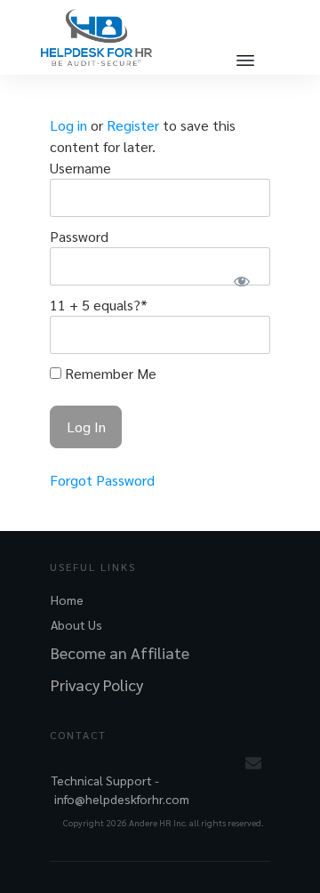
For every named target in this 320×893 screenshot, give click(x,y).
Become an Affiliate (120, 652)
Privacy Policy (97, 684)
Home (67, 599)
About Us (76, 624)
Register (133, 125)
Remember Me (108, 373)
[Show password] (241, 280)
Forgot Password (102, 480)
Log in (68, 125)
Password (79, 236)
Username (80, 167)
